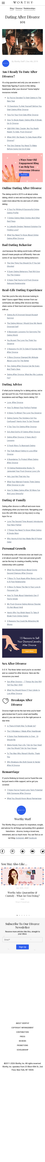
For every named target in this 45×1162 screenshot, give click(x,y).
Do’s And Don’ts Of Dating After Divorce (23, 432)
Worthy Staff (19, 61)
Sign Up (22, 947)
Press (22, 1037)
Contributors (22, 1032)
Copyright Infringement (22, 1028)
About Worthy (22, 1023)
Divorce (18, 8)
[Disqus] (22, 988)
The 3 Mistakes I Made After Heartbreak (24, 731)
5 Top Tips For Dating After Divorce (22, 427)
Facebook (32, 838)
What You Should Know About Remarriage (24, 798)
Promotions (22, 1045)
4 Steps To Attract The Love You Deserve (24, 413)
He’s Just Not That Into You (18, 476)
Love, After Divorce (15, 402)
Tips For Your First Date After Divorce (22, 115)
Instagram (20, 838)
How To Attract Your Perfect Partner (22, 408)
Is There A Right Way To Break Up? (21, 726)
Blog (12, 8)
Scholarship (22, 1050)
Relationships (29, 8)
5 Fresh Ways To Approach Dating (21, 445)
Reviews (22, 1041)
